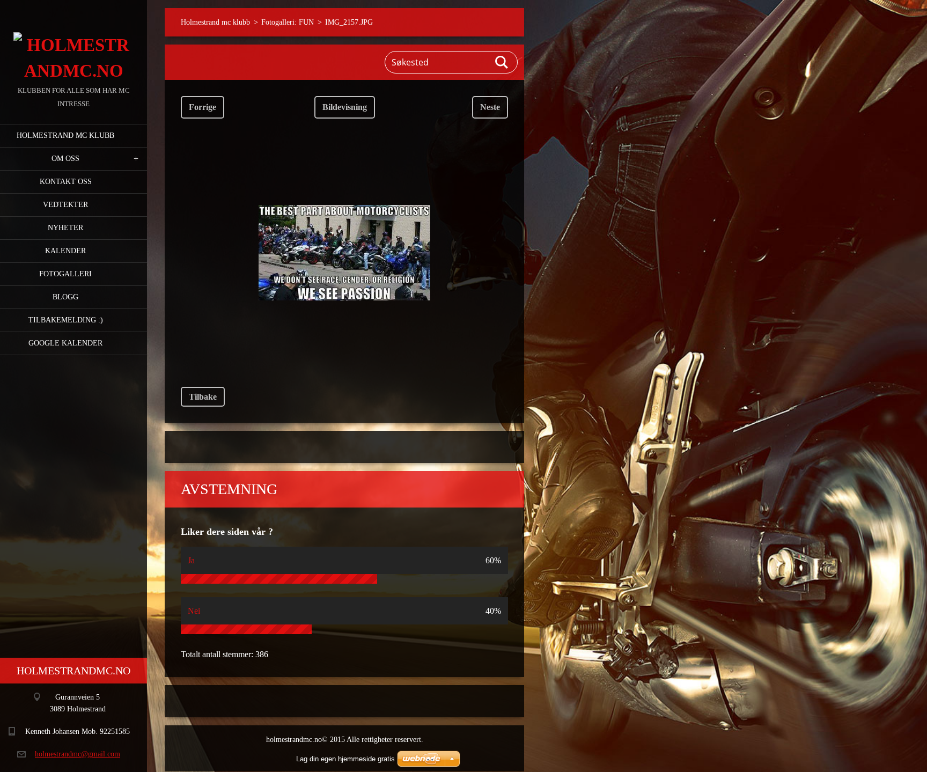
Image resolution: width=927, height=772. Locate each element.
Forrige (202, 107)
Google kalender (65, 343)
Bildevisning (344, 107)
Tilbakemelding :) (65, 320)
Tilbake (203, 396)
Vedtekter (65, 205)
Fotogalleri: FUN (287, 22)
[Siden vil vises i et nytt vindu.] (344, 252)
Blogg (65, 297)
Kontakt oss (66, 182)
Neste (490, 107)
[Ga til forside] (73, 42)
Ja (191, 560)
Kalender (65, 251)
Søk (502, 62)
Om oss (65, 159)
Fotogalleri (65, 274)
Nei (194, 610)
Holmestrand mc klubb (65, 135)
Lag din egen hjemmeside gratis (345, 759)
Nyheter (65, 228)
